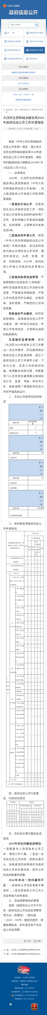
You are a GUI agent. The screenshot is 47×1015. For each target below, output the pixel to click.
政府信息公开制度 (14, 41)
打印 (29, 941)
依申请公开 (33, 59)
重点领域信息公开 (14, 50)
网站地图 (24, 985)
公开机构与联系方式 (15, 59)
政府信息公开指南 (36, 33)
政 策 (10, 33)
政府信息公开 (25, 110)
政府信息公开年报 (36, 50)
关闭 (39, 941)
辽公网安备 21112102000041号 (26, 995)
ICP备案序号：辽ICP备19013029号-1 (24, 992)
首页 (16, 110)
